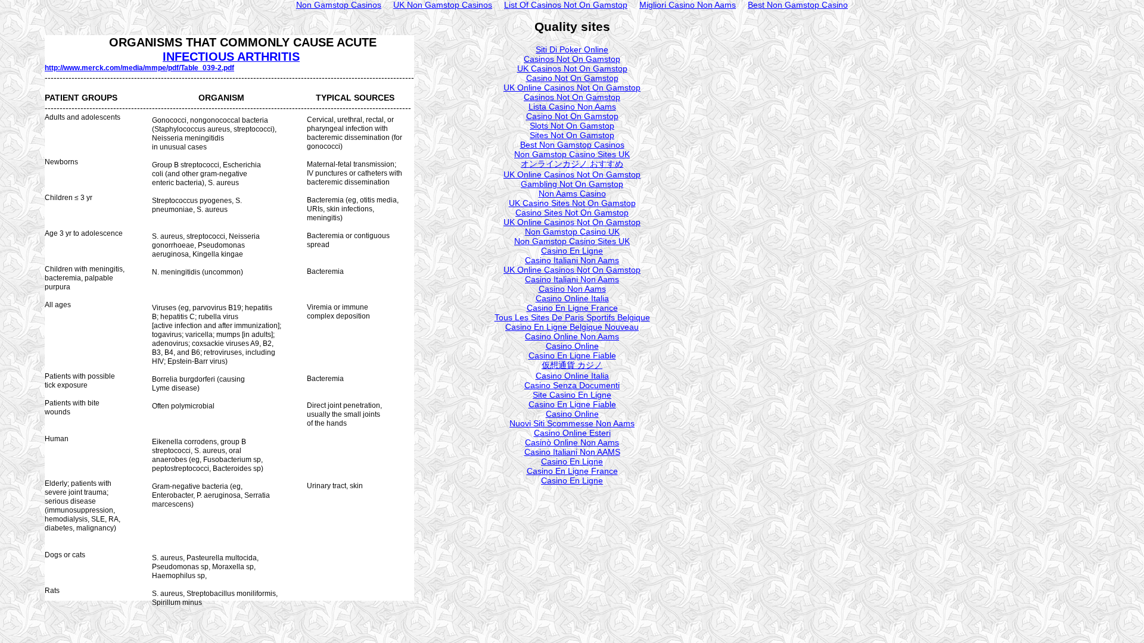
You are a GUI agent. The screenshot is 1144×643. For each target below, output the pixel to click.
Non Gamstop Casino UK (572, 231)
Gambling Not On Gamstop (572, 184)
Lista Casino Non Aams (572, 106)
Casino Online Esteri (572, 433)
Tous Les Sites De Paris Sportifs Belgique (572, 317)
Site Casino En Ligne (572, 394)
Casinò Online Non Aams (572, 442)
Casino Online (572, 346)
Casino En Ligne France (572, 308)
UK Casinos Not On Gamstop (572, 68)
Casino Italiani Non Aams (572, 260)
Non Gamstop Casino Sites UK (572, 154)
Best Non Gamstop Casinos (572, 144)
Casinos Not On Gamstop (572, 59)
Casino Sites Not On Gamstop (572, 212)
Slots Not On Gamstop (572, 125)
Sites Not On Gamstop (572, 135)
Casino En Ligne (572, 250)
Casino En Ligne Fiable (572, 355)
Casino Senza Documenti (572, 385)
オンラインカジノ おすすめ (572, 163)
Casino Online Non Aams (572, 336)
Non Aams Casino (572, 193)
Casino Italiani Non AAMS (572, 452)
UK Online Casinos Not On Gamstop (572, 87)
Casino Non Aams (572, 289)
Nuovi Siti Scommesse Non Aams (572, 423)
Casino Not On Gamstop (572, 78)
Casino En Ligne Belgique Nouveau (572, 327)
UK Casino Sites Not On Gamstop (572, 203)
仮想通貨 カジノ (572, 365)
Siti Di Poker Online (572, 49)
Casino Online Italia (572, 298)
